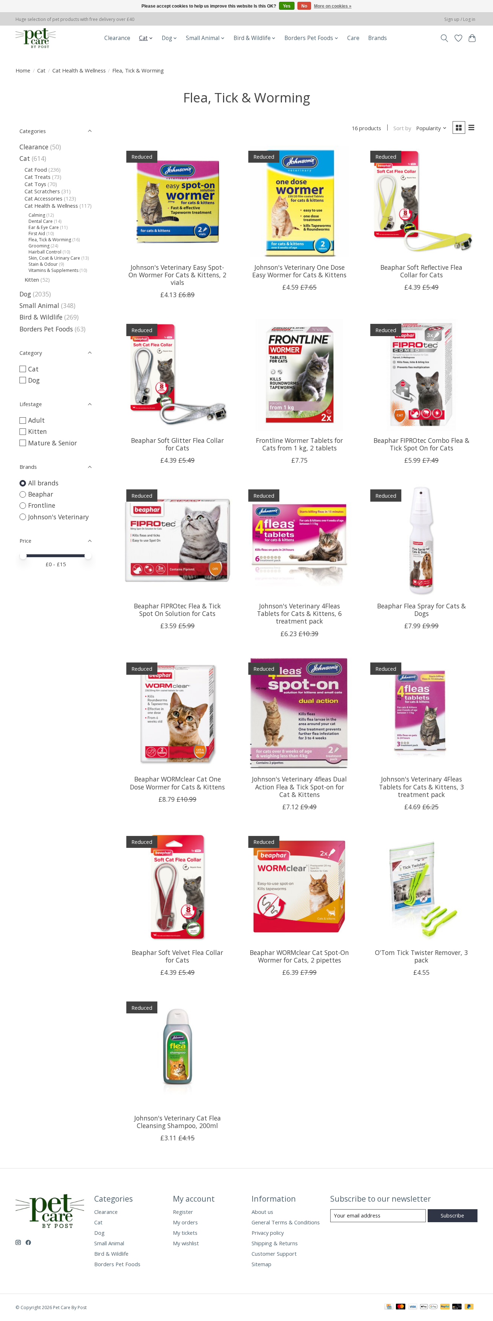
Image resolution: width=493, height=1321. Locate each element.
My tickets (185, 1232)
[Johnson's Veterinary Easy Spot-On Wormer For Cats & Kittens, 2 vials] (178, 201)
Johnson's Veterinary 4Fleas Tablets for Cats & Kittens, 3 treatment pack (421, 786)
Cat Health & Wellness (79, 70)
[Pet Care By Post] (36, 38)
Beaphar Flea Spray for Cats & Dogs (421, 610)
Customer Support (274, 1253)
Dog (25, 294)
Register (183, 1211)
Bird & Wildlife (40, 317)
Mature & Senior (52, 443)
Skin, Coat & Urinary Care (54, 258)
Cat (41, 70)
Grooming (39, 246)
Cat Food (36, 169)
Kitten (32, 279)
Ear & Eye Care (44, 227)
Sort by (402, 128)
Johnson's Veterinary (58, 516)
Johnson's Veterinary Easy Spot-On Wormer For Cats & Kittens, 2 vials (177, 275)
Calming (37, 215)
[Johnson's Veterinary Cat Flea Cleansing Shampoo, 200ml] (178, 1052)
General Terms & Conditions (286, 1222)
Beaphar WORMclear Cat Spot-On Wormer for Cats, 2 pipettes (299, 956)
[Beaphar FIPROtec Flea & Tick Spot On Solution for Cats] (178, 540)
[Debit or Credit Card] (457, 1307)
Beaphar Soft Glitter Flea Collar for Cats (177, 444)
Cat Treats (38, 176)
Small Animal (39, 305)
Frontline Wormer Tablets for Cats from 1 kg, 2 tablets (299, 444)
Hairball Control (45, 252)
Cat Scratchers (42, 191)
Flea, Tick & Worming (50, 240)
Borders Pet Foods (46, 329)
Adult (36, 420)
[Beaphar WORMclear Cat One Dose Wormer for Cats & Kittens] (178, 714)
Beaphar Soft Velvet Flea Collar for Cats (177, 956)
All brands (43, 483)
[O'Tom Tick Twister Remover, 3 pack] (421, 887)
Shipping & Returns (275, 1243)
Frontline (41, 505)
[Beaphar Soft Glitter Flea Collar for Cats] (178, 375)
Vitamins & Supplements (53, 270)
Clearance (117, 38)
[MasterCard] (400, 1307)
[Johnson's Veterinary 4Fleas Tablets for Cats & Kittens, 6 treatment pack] (299, 540)
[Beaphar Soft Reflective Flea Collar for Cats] (421, 201)
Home (23, 70)
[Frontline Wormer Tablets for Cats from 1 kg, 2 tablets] (299, 375)
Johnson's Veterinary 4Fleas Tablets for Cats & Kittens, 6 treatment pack (299, 613)
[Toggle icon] (444, 38)
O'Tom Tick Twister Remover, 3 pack (421, 956)
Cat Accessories (43, 198)
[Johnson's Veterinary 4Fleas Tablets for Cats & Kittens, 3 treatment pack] (421, 714)
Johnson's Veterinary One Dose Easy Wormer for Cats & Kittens (299, 271)
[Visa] (413, 1307)
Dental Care (41, 221)
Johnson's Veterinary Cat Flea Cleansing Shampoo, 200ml (177, 1122)
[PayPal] (445, 1307)
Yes (287, 6)
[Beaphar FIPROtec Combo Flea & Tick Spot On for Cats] (421, 375)
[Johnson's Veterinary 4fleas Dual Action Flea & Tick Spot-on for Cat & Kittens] (299, 714)
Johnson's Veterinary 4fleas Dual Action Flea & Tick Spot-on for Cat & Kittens (299, 786)
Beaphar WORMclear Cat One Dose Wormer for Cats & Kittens (177, 783)
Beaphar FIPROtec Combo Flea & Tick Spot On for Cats (422, 444)
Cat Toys (35, 184)
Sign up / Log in (459, 19)
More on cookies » (333, 6)
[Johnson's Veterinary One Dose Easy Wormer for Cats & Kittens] (299, 201)
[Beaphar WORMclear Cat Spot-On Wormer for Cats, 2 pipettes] (299, 887)
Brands (377, 38)
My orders (185, 1222)
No (304, 6)
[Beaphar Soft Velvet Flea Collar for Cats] (178, 887)
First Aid (37, 233)
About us (262, 1211)
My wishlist (186, 1243)
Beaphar (40, 494)
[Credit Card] (388, 1307)
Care (353, 38)
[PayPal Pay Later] (469, 1307)
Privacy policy (268, 1232)
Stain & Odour (43, 264)
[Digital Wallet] (429, 1307)
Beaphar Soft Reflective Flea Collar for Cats (421, 271)
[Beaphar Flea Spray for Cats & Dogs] (421, 540)
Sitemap (261, 1264)
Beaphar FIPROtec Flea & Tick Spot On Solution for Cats (177, 610)
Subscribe (452, 1215)
